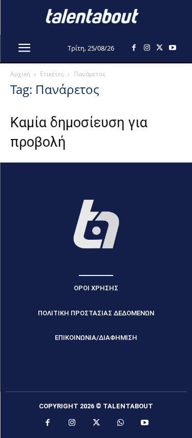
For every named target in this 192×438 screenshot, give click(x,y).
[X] (159, 48)
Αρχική (20, 74)
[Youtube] (172, 48)
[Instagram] (147, 48)
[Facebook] (134, 48)
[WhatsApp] (120, 423)
